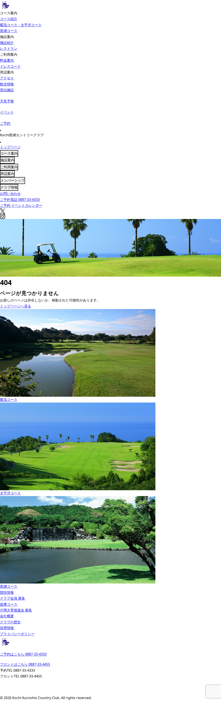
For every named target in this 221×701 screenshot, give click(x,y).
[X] (110, 211)
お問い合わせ (10, 193)
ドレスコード (10, 66)
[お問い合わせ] (110, 682)
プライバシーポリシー (17, 633)
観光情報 (7, 84)
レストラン (8, 48)
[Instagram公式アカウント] (110, 692)
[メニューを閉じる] (0, 142)
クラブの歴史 (10, 622)
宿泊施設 (7, 89)
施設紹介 (7, 42)
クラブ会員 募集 (12, 598)
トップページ (10, 146)
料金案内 (7, 60)
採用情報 (7, 627)
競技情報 (7, 592)
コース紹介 (8, 18)
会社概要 (7, 616)
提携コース (8, 604)
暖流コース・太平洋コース (20, 24)
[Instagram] (110, 216)
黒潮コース (8, 30)
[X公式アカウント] (110, 687)
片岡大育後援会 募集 (16, 610)
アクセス (7, 78)
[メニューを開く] (0, 130)
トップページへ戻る (15, 306)
